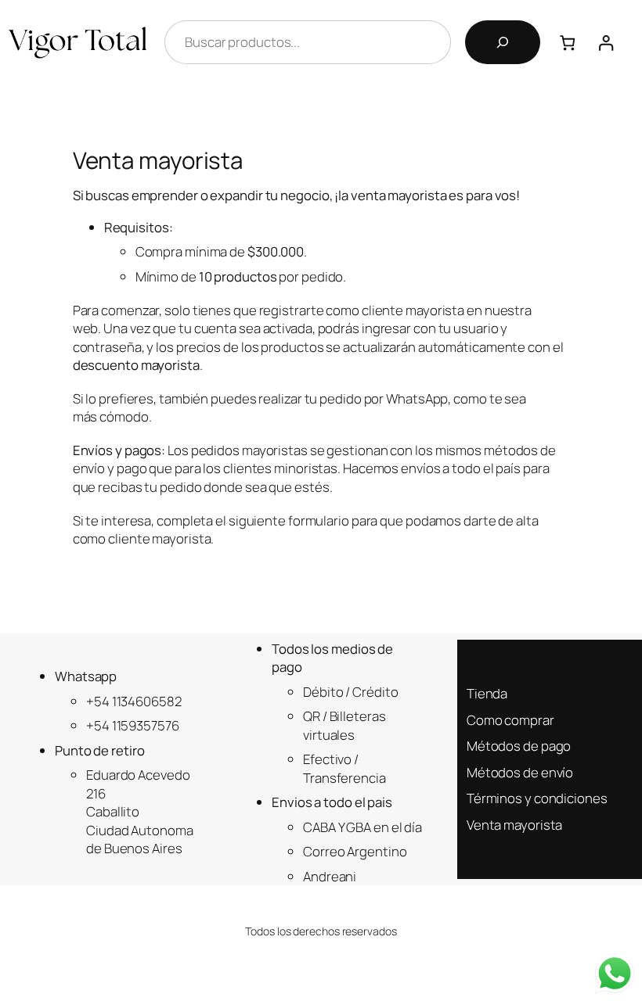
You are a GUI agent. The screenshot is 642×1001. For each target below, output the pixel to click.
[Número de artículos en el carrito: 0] (567, 42)
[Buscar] (502, 42)
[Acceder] (614, 42)
